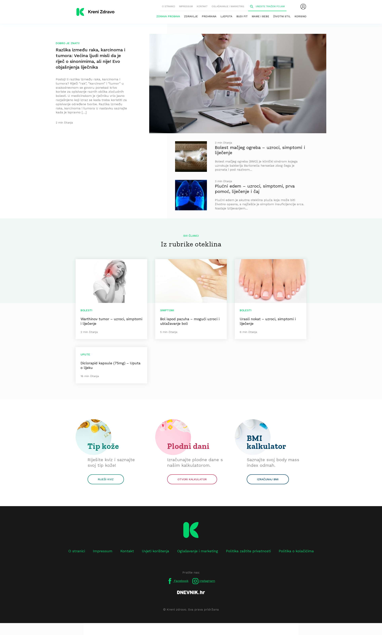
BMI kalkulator (266, 442)
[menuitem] (303, 6)
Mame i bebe (260, 16)
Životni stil (281, 16)
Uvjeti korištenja (155, 551)
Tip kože (103, 446)
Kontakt (202, 6)
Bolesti (86, 310)
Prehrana (209, 16)
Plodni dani (188, 446)
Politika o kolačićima (296, 551)
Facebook (180, 581)
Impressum (186, 6)
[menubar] (303, 6)
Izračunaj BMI (268, 479)
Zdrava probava (168, 16)
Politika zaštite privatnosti (248, 551)
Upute (85, 354)
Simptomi (167, 310)
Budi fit (242, 16)
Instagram (206, 581)
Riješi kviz (106, 479)
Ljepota (226, 16)
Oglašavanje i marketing (227, 6)
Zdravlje (191, 16)
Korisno (300, 16)
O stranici (168, 6)
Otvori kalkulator (192, 479)
